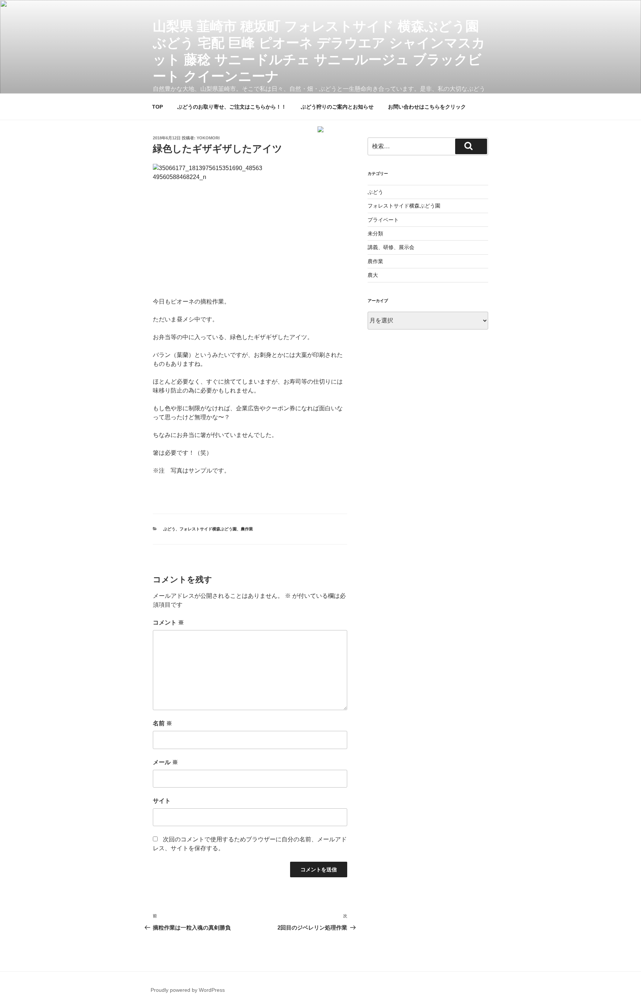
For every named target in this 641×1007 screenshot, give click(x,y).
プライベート (383, 220)
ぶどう (169, 529)
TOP (157, 107)
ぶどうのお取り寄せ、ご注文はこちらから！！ (231, 107)
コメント (168, 622)
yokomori (208, 138)
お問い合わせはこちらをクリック (427, 107)
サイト (162, 801)
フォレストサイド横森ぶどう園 (208, 529)
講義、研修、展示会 (391, 247)
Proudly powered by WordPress (188, 990)
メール (165, 762)
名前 (162, 723)
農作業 (247, 529)
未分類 (375, 233)
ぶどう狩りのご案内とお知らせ (337, 107)
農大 (373, 275)
